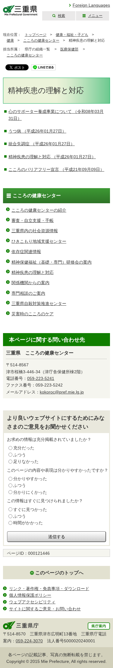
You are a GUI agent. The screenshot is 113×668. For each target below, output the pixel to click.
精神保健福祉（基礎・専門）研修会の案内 (51, 262)
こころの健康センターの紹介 (38, 210)
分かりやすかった (30, 478)
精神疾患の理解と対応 (32, 272)
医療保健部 (69, 49)
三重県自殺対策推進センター (38, 303)
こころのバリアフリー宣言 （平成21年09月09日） (56, 169)
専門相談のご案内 (28, 293)
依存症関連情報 (26, 251)
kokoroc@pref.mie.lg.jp (62, 392)
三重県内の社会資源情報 (34, 230)
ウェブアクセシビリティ (32, 601)
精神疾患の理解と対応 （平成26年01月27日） (52, 156)
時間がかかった (28, 522)
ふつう (19, 454)
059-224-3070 (29, 640)
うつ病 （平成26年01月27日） (37, 131)
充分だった (23, 447)
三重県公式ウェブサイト (20, 10)
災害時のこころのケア (32, 313)
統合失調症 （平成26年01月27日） (41, 143)
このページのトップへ (59, 572)
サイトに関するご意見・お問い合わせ (45, 608)
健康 (10, 40)
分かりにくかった (30, 492)
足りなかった (26, 461)
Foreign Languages (91, 5)
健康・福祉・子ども (72, 35)
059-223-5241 (40, 378)
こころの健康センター (41, 40)
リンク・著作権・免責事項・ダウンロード (49, 588)
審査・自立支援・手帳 (32, 220)
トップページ (35, 35)
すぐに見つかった (30, 509)
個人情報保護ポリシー (30, 595)
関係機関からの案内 (30, 282)
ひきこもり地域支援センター (38, 241)
